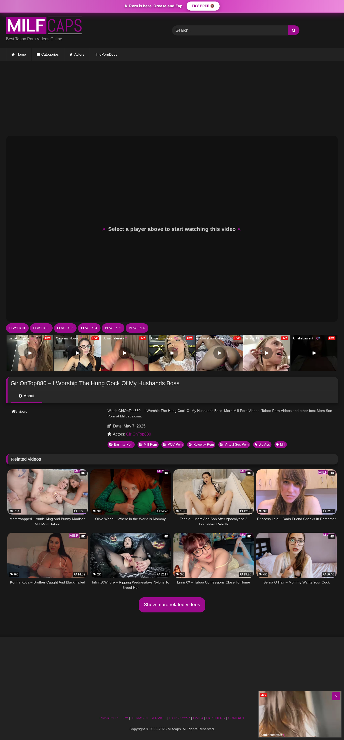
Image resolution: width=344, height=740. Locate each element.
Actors (79, 54)
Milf (282, 444)
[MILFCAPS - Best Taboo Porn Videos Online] (44, 26)
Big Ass (264, 444)
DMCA (198, 718)
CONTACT (236, 718)
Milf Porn (150, 444)
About (28, 396)
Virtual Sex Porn (237, 444)
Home (21, 54)
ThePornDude (106, 54)
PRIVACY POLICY (113, 718)
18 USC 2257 (179, 718)
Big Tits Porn (123, 444)
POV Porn (175, 444)
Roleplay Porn (203, 444)
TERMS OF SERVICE (148, 718)
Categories (50, 54)
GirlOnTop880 (138, 434)
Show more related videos (172, 604)
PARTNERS (215, 718)
